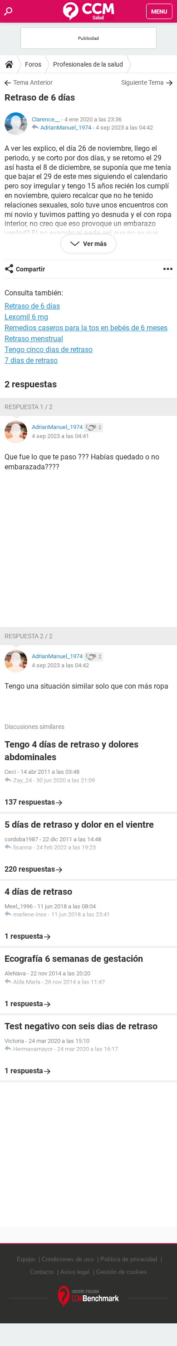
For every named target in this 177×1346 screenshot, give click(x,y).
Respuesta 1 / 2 (29, 406)
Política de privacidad (128, 1259)
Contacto (42, 1272)
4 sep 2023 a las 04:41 (60, 436)
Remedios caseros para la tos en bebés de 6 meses (86, 327)
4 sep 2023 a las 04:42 (124, 127)
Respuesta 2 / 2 (29, 636)
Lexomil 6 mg (26, 317)
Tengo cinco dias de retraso (49, 349)
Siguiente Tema (142, 82)
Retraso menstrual (34, 338)
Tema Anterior (33, 82)
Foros (33, 64)
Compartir (30, 269)
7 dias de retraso (31, 360)
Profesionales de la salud (88, 64)
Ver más (94, 243)
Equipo (26, 1259)
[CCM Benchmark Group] (88, 1297)
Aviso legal (74, 1272)
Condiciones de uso (67, 1259)
